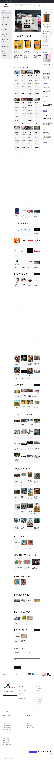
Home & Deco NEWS (6, 742)
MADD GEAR (30, 424)
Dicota (35, 245)
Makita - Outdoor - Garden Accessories (23, 526)
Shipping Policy (30, 719)
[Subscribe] (16, 694)
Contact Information (30, 727)
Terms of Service (30, 721)
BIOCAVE (29, 353)
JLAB (16, 256)
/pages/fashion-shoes (17, 166)
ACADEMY (17, 448)
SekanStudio (30, 622)
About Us (3, 10)
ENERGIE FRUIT (29, 297)
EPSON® (29, 195)
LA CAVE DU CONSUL (23, 352)
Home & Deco (4, 34)
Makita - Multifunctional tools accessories (17, 526)
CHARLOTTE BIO (23, 297)
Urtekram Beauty (36, 309)
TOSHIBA (30, 266)
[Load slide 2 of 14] (21, 31)
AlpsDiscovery (7, 758)
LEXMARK (36, 194)
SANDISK (36, 256)
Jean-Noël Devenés (30, 364)
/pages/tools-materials (24, 138)
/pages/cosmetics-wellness (17, 111)
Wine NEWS (4, 734)
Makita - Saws (29, 529)
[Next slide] (39, 20)
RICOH (16, 206)
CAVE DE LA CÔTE (17, 341)
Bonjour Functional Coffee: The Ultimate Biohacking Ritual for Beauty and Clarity (47, 89)
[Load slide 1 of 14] (20, 31)
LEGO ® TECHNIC (30, 396)
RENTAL (3, 49)
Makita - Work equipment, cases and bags (36, 527)
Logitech (23, 206)
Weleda (16, 310)
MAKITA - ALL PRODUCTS (17, 483)
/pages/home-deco (37, 138)
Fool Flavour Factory (29, 377)
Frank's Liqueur (22, 364)
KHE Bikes (23, 424)
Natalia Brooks (29, 547)
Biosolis (16, 322)
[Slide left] (25, 61)
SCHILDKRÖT (36, 449)
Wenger (29, 216)
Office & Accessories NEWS (7, 731)
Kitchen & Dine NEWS (6, 725)
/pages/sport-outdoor (30, 83)
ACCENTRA (23, 622)
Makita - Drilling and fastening (36, 483)
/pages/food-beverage (37, 111)
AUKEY (22, 245)
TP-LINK (29, 235)
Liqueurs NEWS (5, 736)
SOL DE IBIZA (35, 297)
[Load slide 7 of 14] (26, 31)
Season (29, 462)
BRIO (16, 407)
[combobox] (23, 6)
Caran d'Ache (22, 216)
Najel (29, 285)
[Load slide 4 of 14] (23, 31)
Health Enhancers (5, 46)
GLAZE (16, 297)
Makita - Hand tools (17, 513)
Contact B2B (4, 55)
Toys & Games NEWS (6, 723)
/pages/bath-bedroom (17, 138)
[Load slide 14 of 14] (34, 31)
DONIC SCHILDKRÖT (30, 448)
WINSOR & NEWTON (36, 206)
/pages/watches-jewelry (30, 111)
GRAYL (35, 437)
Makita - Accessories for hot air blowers (23, 498)
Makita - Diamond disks (30, 499)
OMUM (35, 285)
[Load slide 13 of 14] (33, 31)
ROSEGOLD (17, 284)
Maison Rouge (35, 352)
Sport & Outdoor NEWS (6, 721)
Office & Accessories (5, 17)
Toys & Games (4, 22)
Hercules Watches (34, 568)
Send (17, 667)
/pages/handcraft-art (30, 138)
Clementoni (23, 406)
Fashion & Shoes (5, 39)
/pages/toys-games (24, 83)
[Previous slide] (16, 20)
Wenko (16, 623)
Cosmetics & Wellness (6, 27)
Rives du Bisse (29, 341)
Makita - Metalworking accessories (30, 511)
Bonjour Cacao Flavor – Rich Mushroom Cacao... (37, 53)
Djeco (35, 407)
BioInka (16, 364)
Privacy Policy (29, 723)
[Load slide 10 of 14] (30, 31)
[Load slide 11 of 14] (31, 31)
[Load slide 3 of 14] (22, 31)
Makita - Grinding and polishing (36, 496)
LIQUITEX (17, 215)
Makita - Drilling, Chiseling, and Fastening (30, 481)
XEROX (22, 195)
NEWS (4, 718)
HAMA (29, 245)
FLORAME (23, 284)
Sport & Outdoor (5, 19)
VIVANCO (23, 267)
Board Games (29, 407)
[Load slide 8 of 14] (27, 31)
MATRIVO (30, 605)
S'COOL (22, 449)
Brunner (16, 437)
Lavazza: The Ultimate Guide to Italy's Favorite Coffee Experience (47, 104)
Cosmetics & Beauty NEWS (7, 733)
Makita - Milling (36, 514)
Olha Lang (23, 547)
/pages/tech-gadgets (17, 83)
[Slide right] (29, 61)
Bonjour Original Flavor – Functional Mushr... (18, 53)
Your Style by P (17, 547)
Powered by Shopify (11, 758)
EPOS (35, 216)
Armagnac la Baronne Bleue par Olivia (17, 376)
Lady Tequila (22, 377)
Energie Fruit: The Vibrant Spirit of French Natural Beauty (47, 75)
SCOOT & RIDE (23, 436)
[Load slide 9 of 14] (29, 31)
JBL (15, 245)
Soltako (36, 605)
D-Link (22, 235)
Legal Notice (29, 725)
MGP (15, 267)
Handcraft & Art (4, 44)
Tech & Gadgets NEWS (6, 719)
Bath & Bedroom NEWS (6, 727)
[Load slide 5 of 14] (24, 31)
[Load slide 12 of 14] (32, 31)
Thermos (16, 605)
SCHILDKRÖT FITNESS (17, 460)
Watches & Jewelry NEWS (7, 744)
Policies (3, 57)
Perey (35, 342)
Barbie (35, 396)
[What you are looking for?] (30, 6)
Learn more (45, 83)
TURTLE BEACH (36, 234)
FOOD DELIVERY (5, 51)
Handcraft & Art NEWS (6, 746)
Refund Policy (29, 718)
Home (3, 12)
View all (44, 12)
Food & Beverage (5, 29)
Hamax (16, 426)
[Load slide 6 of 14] (25, 31)
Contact (3, 53)
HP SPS (16, 195)
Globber (36, 426)
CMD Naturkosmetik (30, 309)
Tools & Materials (5, 31)
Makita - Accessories (17, 498)
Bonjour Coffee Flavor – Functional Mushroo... (27, 52)
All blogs (47, 146)
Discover (27, 26)
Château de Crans (17, 352)
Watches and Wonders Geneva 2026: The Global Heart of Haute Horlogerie (47, 133)
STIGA (22, 462)
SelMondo (36, 377)
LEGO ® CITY (23, 395)
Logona (22, 310)
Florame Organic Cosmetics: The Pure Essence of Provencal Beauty (47, 117)
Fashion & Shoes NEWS (6, 740)
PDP (22, 256)
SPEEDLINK (30, 254)
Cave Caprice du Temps (23, 341)
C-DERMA (23, 322)
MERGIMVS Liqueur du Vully (36, 363)
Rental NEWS (5, 748)
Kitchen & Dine (4, 24)
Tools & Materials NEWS (7, 729)
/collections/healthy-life (24, 166)
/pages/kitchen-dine (24, 111)
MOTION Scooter (29, 436)
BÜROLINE (30, 205)
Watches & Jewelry (5, 41)
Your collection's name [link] (23, 484)
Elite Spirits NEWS (6, 738)
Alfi (35, 462)
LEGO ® (16, 396)
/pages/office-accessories (37, 83)
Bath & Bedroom (5, 36)
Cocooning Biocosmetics (30, 321)
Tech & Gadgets (4, 14)
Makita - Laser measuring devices (23, 513)
